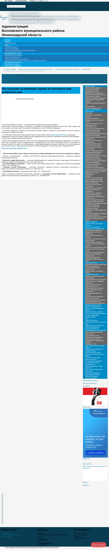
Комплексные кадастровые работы (96, 247)
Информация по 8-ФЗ (8, 75)
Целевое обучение (91, 378)
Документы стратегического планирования (94, 141)
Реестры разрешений (92, 266)
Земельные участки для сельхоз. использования (95, 239)
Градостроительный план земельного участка (93, 285)
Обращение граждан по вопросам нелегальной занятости (96, 214)
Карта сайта (5, 533)
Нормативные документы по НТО (95, 156)
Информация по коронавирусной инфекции (95, 211)
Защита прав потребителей (93, 332)
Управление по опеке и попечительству (92, 363)
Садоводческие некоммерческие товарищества (95, 138)
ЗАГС (87, 318)
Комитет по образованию (93, 307)
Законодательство (91, 127)
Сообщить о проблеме (95, 453)
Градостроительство (91, 274)
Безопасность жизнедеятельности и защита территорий (96, 314)
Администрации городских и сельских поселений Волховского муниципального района (95, 94)
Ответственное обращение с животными (94, 370)
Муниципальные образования (11, 78)
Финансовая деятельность (93, 108)
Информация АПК (91, 125)
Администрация (90, 86)
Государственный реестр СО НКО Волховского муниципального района (95, 218)
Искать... (4, 6)
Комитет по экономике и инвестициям (92, 110)
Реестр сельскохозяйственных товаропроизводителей (94, 129)
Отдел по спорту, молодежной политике (94, 309)
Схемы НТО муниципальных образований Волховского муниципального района (94, 152)
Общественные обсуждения (94, 188)
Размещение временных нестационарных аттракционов (95, 302)
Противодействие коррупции (11, 76)
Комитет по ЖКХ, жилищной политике (94, 224)
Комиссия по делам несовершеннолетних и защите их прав (96, 322)
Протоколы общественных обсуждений (93, 185)
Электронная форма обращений (95, 98)
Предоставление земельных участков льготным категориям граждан (95, 244)
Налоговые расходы (91, 208)
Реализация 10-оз (90, 344)
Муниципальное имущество (94, 230)
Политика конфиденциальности (12, 535)
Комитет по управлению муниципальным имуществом (94, 228)
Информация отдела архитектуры (95, 264)
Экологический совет (91, 183)
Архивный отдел (90, 317)
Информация (89, 174)
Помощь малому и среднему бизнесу (94, 272)
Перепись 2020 (90, 106)
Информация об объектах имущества (93, 233)
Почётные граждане (91, 376)
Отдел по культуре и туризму (94, 312)
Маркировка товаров (91, 173)
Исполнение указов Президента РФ (95, 104)
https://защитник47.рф (58, 135)
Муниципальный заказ (92, 118)
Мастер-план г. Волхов (92, 298)
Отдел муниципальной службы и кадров (95, 346)
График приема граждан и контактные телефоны (93, 88)
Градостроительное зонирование (95, 279)
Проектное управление (92, 207)
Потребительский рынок (92, 145)
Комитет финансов (91, 222)
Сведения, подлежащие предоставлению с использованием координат (94, 359)
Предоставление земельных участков (94, 236)
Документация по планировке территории (94, 282)
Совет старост (89, 334)
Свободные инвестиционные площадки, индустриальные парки (96, 202)
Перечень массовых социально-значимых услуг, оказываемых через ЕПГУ (25, 60)
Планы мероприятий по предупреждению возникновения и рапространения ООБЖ (96, 133)
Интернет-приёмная (8, 81)
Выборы (5, 83)
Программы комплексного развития (93, 294)
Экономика (88, 113)
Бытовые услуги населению (94, 178)
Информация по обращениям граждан (94, 100)
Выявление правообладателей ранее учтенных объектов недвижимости (95, 254)
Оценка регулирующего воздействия (92, 190)
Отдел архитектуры (91, 263)
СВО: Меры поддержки (13, 66)
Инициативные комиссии (93, 339)
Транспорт (88, 368)
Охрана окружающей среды (94, 179)
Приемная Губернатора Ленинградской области (92, 373)
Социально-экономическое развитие (93, 116)
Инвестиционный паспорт (93, 144)
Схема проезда (6, 536)
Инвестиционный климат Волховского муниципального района (94, 354)
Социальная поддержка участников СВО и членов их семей (94, 259)
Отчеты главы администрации (94, 200)
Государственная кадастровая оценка (94, 250)
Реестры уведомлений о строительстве (92, 268)
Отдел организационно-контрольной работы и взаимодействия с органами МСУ (95, 328)
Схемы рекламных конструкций (95, 300)
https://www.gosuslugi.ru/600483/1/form (14, 148)
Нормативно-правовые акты (11, 80)
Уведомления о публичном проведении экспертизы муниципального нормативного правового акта (95, 195)
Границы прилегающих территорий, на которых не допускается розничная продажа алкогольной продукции (95, 159)
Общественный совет (92, 335)
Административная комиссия (94, 325)
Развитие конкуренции (92, 205)
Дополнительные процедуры (94, 296)
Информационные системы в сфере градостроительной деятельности (94, 289)
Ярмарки (88, 176)
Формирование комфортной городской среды (94, 350)
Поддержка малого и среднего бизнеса (94, 121)
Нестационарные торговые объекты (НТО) (93, 148)
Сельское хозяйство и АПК (93, 123)
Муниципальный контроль (93, 305)
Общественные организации (94, 337)
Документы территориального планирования (94, 277)
